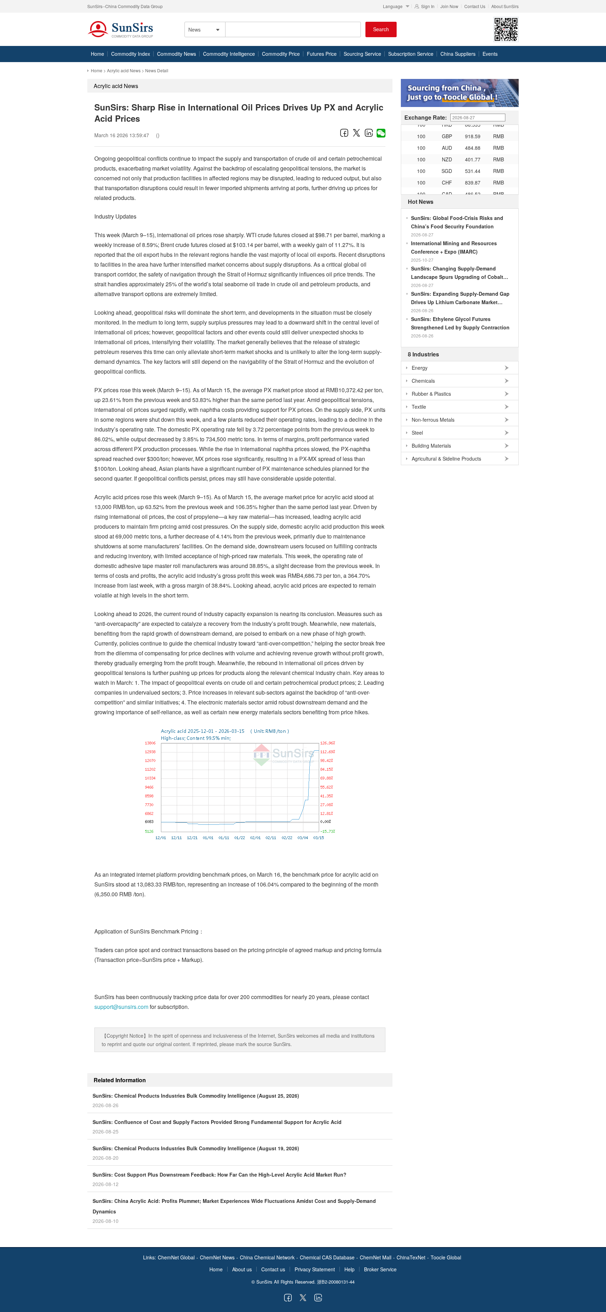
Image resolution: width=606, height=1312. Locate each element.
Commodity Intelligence (229, 53)
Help (349, 1269)
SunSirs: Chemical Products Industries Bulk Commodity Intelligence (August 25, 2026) (196, 1095)
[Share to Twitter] (356, 132)
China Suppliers (458, 53)
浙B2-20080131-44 (336, 1281)
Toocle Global (446, 1257)
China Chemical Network (267, 1257)
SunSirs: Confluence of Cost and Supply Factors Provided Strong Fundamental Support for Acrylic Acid (217, 1121)
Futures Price (322, 53)
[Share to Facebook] (344, 132)
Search (381, 29)
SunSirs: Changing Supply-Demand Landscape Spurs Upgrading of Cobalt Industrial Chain (457, 273)
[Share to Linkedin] (368, 132)
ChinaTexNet (411, 1257)
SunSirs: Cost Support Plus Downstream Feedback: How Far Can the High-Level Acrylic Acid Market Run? (219, 1174)
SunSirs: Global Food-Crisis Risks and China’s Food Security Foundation (457, 222)
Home (97, 53)
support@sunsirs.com (121, 1007)
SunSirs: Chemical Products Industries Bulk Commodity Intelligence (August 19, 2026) (196, 1148)
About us (242, 1269)
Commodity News (176, 53)
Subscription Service (410, 53)
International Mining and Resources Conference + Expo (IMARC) (454, 247)
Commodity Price (281, 53)
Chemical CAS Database (327, 1257)
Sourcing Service (362, 53)
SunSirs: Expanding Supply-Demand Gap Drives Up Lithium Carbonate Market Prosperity (460, 298)
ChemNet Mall (375, 1257)
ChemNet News (217, 1257)
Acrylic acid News (124, 70)
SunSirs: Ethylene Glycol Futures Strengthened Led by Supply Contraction (460, 323)
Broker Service (380, 1269)
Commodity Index (130, 53)
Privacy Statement (315, 1269)
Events (490, 53)
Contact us (273, 1269)
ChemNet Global (176, 1257)
